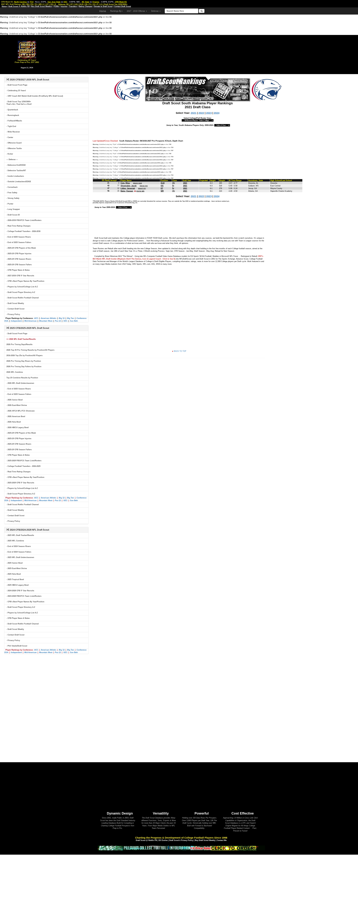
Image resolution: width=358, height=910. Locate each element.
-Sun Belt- (74, 321)
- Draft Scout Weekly (15, 303)
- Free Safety (11, 193)
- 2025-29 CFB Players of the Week (21, 248)
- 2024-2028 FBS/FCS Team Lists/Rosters (23, 596)
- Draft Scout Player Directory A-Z (20, 292)
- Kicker (9, 154)
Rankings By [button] (115, 11)
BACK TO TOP (180, 351)
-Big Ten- (70, 318)
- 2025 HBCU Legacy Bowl (17, 585)
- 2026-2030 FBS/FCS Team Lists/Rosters (23, 220)
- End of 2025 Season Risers (18, 237)
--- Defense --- (12, 159)
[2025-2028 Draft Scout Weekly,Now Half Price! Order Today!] (181, 848)
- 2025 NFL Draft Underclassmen (20, 557)
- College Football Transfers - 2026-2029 (23, 466)
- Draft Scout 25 (13, 215)
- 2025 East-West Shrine (16, 568)
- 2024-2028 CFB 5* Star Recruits (20, 591)
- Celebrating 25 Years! (16, 90)
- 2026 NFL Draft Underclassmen (20, 383)
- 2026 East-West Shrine (16, 405)
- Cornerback (11, 187)
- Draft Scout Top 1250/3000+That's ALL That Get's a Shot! (19, 103)
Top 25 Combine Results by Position (22, 378)
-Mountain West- (46, 321)
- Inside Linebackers (15, 176)
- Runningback (12, 115)
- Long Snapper (13, 209)
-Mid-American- (30, 321)
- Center (9, 137)
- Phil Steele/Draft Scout (16, 646)
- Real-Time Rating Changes (18, 226)
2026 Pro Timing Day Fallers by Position (23, 366)
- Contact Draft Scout (15, 309)
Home (102, 11)
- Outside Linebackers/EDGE (18, 181)
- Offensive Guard (14, 143)
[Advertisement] (206, 54)
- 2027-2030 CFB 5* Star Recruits (20, 276)
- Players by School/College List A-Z (22, 287)
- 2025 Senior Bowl (14, 563)
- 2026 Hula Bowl (13, 422)
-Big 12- (61, 318)
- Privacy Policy (13, 314)
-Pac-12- (57, 321)
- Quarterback (12, 110)
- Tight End (11, 126)
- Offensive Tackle (14, 148)
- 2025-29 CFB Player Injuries (18, 253)
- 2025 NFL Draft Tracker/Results (20, 535)
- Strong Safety (12, 198)
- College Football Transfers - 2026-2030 (23, 231)
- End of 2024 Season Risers (18, 546)
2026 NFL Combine (14, 372)
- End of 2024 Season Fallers (18, 552)
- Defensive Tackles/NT (16, 170)
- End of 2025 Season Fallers (18, 242)
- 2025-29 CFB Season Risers (18, 259)
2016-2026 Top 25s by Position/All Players (24, 355)
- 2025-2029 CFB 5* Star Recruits (20, 483)
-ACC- (36, 318)
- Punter (9, 204)
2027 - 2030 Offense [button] (136, 11)
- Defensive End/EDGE (16, 165)
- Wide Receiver (13, 132)
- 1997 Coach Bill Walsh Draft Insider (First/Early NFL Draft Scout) (34, 96)
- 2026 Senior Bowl (14, 400)
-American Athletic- (48, 318)
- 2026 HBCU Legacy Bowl (17, 427)
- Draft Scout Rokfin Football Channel (22, 298)
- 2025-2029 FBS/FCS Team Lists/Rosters (23, 461)
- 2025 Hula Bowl (13, 574)
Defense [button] (155, 11)
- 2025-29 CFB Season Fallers (19, 265)
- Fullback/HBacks (14, 121)
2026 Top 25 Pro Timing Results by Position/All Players (30, 350)
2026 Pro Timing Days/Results (19, 344)
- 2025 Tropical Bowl (15, 579)
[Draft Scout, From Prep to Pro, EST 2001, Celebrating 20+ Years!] (26, 49)
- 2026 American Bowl (15, 416)
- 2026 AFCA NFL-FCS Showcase (20, 411)
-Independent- (16, 321)
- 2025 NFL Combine (15, 541)
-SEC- (65, 321)
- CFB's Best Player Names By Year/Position (25, 281)
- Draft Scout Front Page (16, 85)
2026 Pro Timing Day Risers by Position (23, 361)
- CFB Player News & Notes (18, 270)
